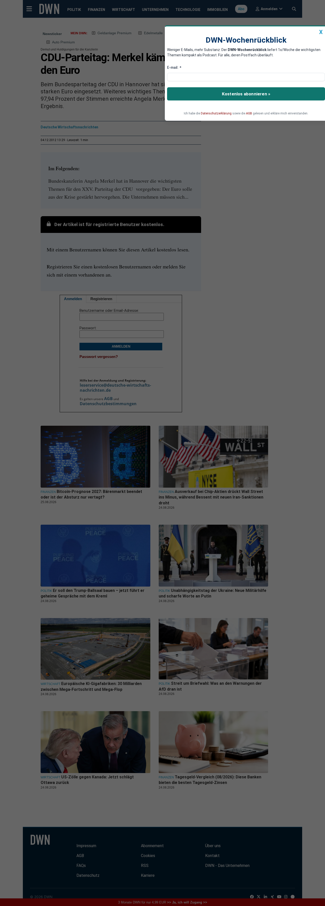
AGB (249, 113)
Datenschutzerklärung (216, 113)
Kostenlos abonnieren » (246, 93)
